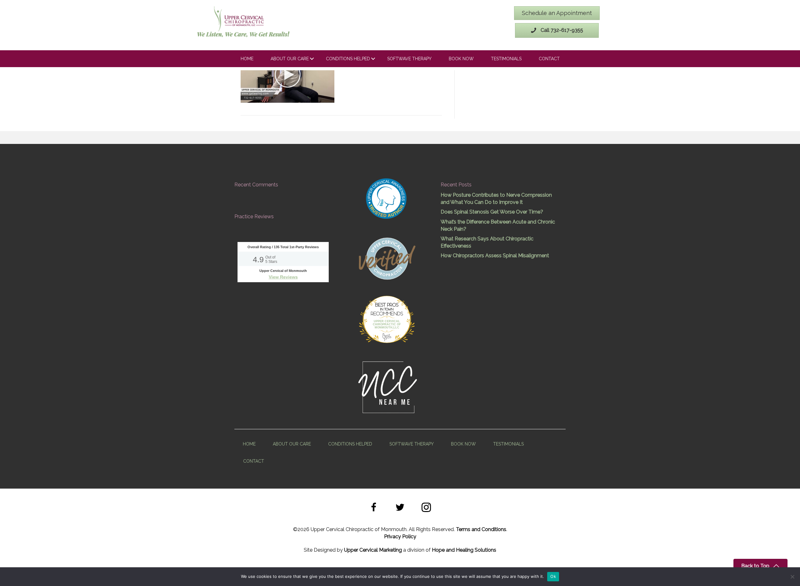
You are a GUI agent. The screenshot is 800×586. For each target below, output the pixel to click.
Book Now (461, 58)
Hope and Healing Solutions (464, 550)
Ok (553, 576)
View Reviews (283, 276)
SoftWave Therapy (409, 58)
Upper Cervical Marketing (373, 550)
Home (247, 58)
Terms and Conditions (481, 529)
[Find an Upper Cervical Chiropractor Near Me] (388, 386)
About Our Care (290, 58)
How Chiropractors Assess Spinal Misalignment (495, 256)
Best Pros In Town (387, 305)
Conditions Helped (348, 58)
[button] (373, 508)
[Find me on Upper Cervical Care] (386, 257)
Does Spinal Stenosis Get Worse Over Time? (492, 212)
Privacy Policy (400, 536)
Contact (549, 58)
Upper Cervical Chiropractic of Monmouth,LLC (387, 324)
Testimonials (506, 58)
